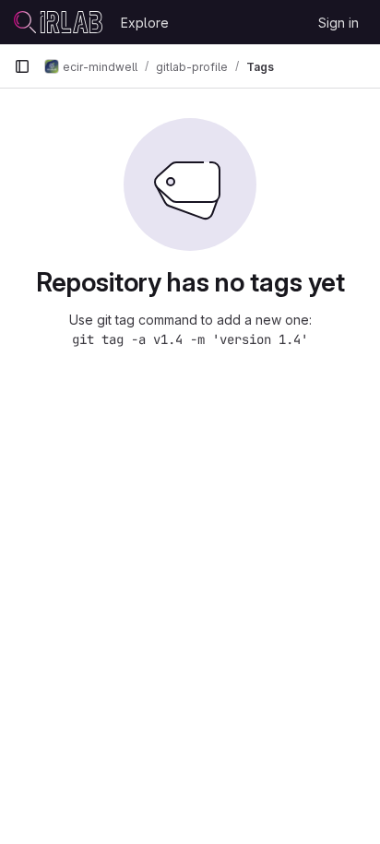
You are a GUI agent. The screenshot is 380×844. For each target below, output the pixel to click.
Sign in (338, 22)
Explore (145, 22)
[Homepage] (58, 22)
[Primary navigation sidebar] (22, 66)
